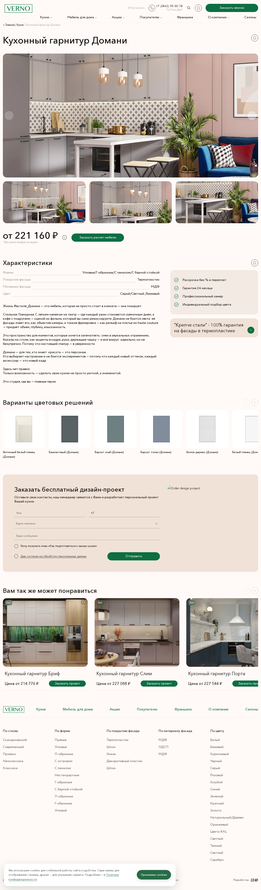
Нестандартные (67, 775)
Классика (10, 768)
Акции (117, 17)
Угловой (61, 810)
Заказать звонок (232, 7)
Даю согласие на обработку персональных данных (53, 556)
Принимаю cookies (154, 874)
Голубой (216, 782)
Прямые (61, 740)
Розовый (216, 775)
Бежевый (217, 747)
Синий (215, 789)
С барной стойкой (69, 789)
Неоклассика (13, 761)
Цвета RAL (218, 831)
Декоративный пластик (124, 761)
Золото (215, 810)
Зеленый (216, 796)
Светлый (216, 838)
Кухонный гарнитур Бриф (32, 673)
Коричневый (219, 754)
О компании (217, 17)
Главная (10, 25)
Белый (215, 740)
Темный (216, 845)
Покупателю (149, 17)
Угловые (61, 747)
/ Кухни (19, 25)
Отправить (133, 556)
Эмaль (111, 754)
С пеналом (63, 768)
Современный (13, 747)
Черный (216, 761)
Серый (215, 768)
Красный (217, 803)
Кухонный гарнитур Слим (124, 673)
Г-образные (63, 782)
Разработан (241, 880)
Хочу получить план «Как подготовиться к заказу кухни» (58, 546)
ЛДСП (163, 747)
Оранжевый (219, 824)
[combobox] (15, 524)
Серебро (217, 859)
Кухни (44, 17)
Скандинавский (15, 740)
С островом (63, 761)
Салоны (250, 17)
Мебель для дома (80, 17)
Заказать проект (67, 683)
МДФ (162, 740)
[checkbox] (16, 546)
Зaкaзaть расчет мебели (97, 237)
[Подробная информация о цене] (64, 237)
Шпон (111, 747)
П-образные (64, 754)
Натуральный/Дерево (227, 817)
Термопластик (117, 740)
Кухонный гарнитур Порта (216, 673)
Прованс (9, 754)
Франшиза (185, 17)
